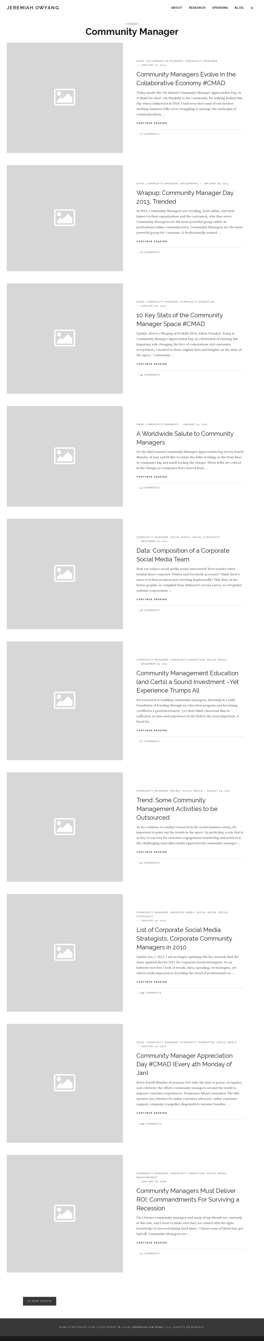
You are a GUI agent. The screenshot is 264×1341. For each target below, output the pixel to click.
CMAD (140, 61)
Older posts (40, 1301)
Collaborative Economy (164, 61)
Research (197, 7)
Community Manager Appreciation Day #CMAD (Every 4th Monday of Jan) (184, 1064)
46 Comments (150, 610)
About (176, 7)
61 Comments (150, 741)
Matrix (175, 791)
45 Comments (150, 487)
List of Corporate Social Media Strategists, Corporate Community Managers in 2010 (184, 938)
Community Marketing (197, 302)
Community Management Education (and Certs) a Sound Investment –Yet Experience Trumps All (187, 681)
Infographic (189, 183)
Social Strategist (206, 537)
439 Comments (150, 993)
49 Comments (150, 375)
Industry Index (182, 912)
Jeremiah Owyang (33, 7)
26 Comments (150, 252)
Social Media (180, 537)
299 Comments (151, 1124)
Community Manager (201, 61)
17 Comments (150, 134)
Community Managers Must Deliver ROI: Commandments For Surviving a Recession (187, 1199)
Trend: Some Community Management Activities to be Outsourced (177, 808)
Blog (239, 7)
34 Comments (150, 1253)
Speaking (220, 7)
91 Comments (150, 863)
